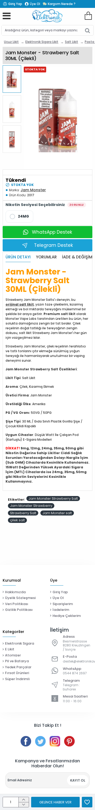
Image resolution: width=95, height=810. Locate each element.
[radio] (19, 216)
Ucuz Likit (11, 42)
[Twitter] (40, 741)
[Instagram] (54, 741)
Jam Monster (33, 190)
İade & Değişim (77, 257)
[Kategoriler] (6, 16)
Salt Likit (71, 42)
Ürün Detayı (18, 257)
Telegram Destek (53, 245)
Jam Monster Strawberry (31, 505)
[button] (13, 68)
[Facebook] (25, 741)
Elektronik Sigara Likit (41, 42)
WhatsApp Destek (52, 232)
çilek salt (17, 520)
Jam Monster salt (57, 513)
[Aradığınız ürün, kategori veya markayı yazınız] (87, 30)
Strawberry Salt (23, 513)
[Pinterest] (69, 741)
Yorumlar (46, 257)
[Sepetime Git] (88, 16)
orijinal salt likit (20, 304)
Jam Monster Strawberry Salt (53, 498)
